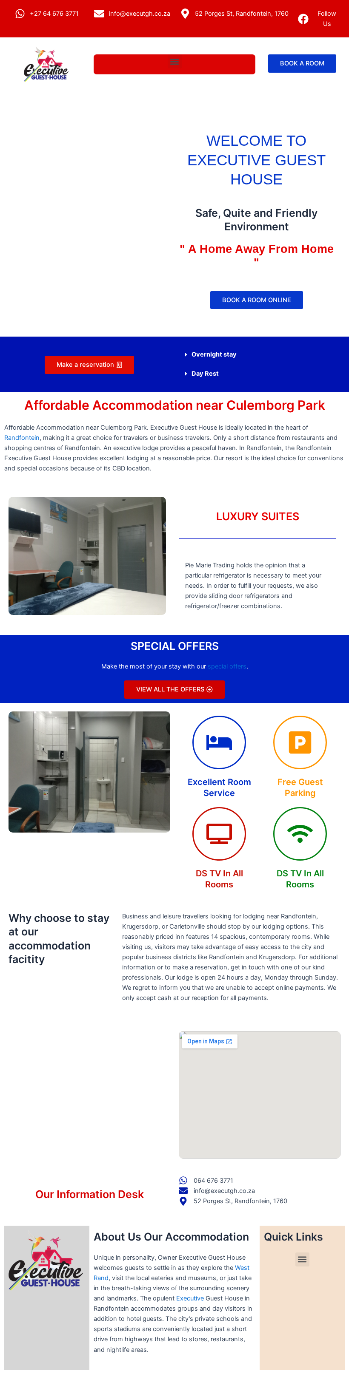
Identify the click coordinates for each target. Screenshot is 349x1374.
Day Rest (205, 373)
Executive (190, 1298)
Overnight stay (214, 354)
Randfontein (22, 438)
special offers (227, 666)
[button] (175, 61)
